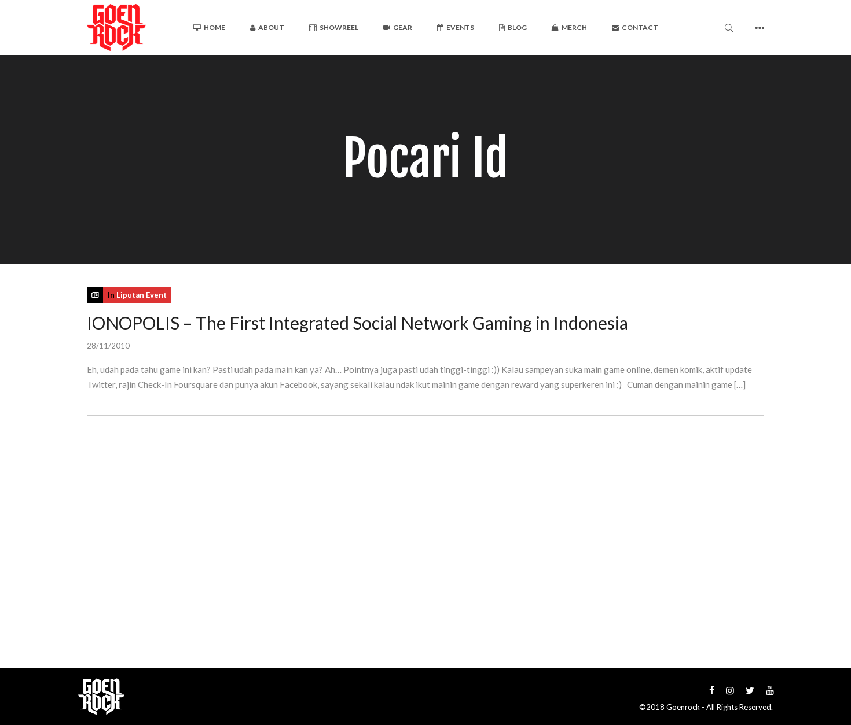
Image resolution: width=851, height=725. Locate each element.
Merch (574, 27)
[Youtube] (770, 690)
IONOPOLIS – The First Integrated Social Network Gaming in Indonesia (357, 322)
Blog (517, 27)
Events (460, 27)
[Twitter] (750, 690)
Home (214, 27)
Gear (402, 27)
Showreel (339, 27)
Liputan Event (141, 294)
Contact (640, 27)
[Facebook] (711, 690)
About (271, 27)
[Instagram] (730, 690)
